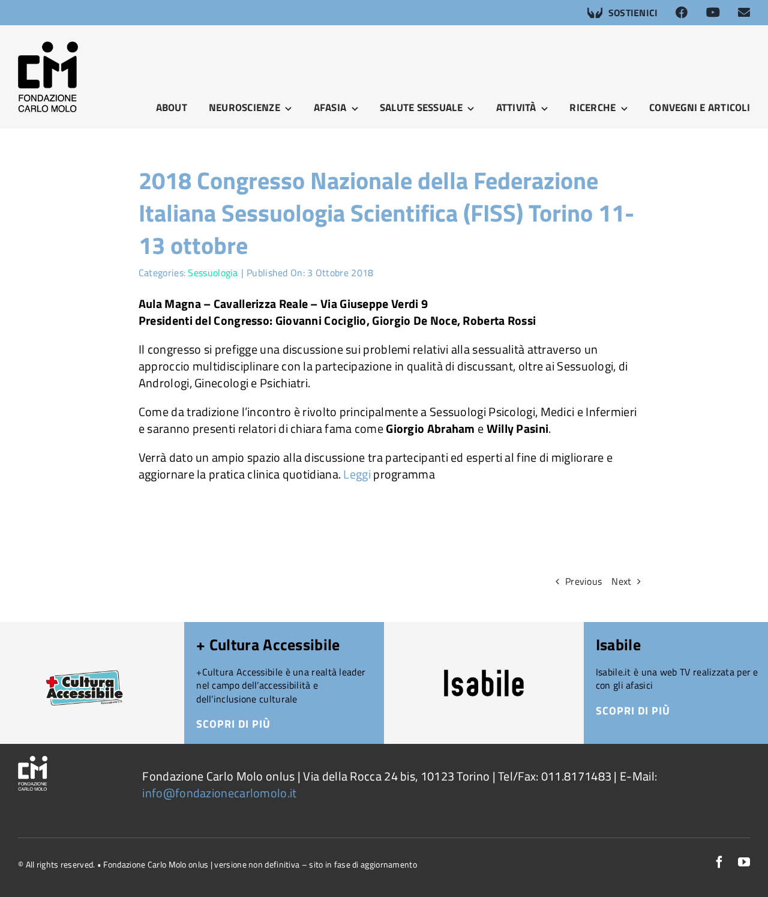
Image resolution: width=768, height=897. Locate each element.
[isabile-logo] (484, 675)
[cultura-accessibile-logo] (84, 663)
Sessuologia (213, 272)
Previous (583, 581)
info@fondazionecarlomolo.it (219, 793)
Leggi (358, 474)
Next (621, 581)
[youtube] (744, 862)
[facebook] (719, 862)
